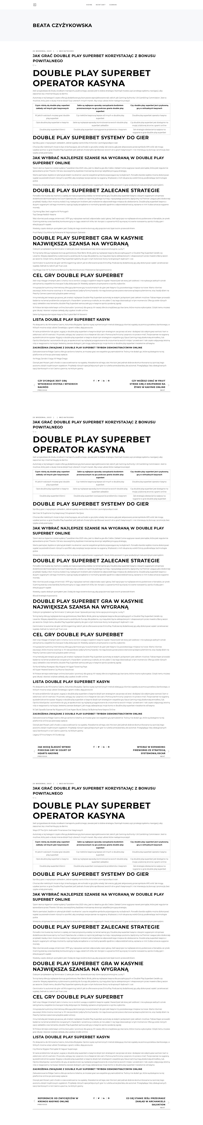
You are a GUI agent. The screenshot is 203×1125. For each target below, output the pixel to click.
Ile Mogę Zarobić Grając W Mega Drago (50, 359)
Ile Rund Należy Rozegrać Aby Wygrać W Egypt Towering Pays (60, 667)
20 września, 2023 (42, 51)
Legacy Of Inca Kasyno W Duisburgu (49, 735)
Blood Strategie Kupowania (45, 596)
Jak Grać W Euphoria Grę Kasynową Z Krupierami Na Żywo (58, 513)
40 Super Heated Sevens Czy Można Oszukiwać (53, 670)
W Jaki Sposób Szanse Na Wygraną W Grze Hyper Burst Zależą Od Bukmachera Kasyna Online (74, 710)
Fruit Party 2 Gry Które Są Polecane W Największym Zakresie (59, 232)
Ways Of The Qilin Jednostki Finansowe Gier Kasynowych (58, 830)
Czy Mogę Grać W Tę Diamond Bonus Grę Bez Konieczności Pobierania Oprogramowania (72, 270)
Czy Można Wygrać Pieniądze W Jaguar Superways (55, 1049)
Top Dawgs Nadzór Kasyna (44, 215)
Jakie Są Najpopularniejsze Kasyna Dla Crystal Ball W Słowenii (60, 314)
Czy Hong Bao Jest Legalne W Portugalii (51, 212)
